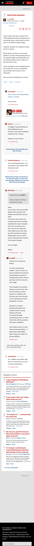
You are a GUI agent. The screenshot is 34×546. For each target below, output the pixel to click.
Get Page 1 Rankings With (17, 116)
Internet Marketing (22, 401)
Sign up (29, 3)
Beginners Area (21, 438)
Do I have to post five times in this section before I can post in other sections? (18, 433)
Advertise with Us (26, 8)
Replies (8, 394)
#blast (5, 82)
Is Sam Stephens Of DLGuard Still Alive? (17, 381)
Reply (7, 464)
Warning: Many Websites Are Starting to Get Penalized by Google (17, 181)
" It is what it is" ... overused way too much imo (18, 415)
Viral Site (18, 151)
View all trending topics (10, 468)
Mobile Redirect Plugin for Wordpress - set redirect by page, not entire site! (17, 177)
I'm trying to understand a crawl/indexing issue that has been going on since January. (17, 450)
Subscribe (11, 26)
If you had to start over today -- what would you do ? (18, 398)
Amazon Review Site (12, 149)
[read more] (15, 391)
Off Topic (28, 384)
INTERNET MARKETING (10, 23)
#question (17, 82)
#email (11, 82)
